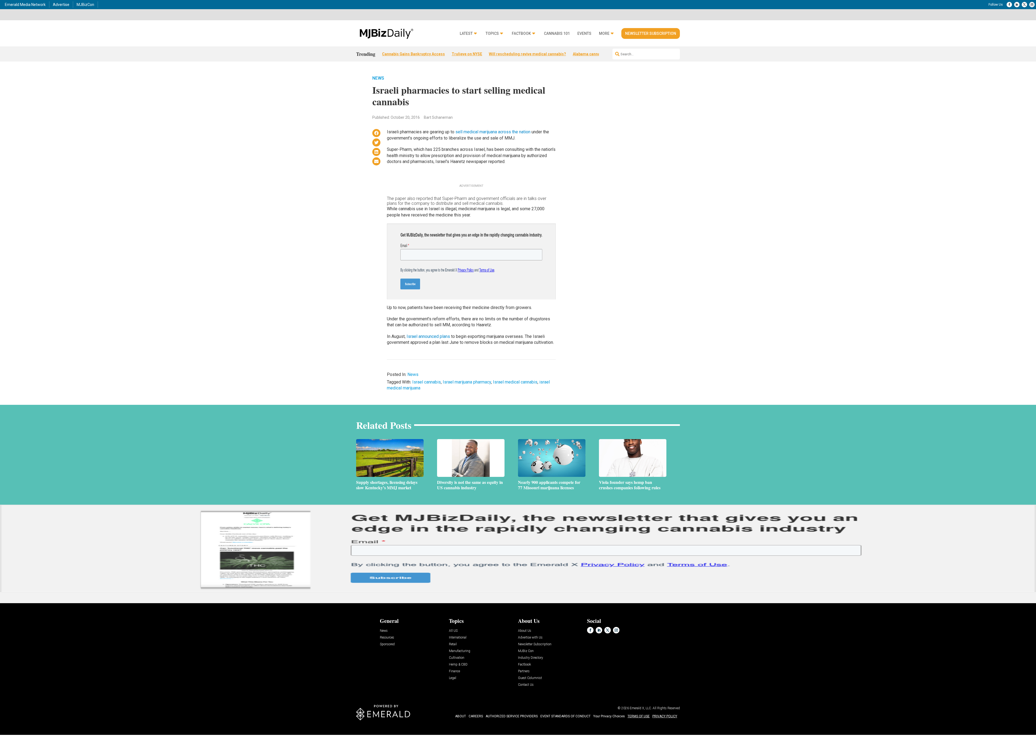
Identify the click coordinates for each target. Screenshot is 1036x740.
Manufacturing (459, 651)
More (604, 34)
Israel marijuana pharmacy (467, 382)
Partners (524, 671)
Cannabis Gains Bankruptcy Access (413, 54)
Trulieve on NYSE (467, 54)
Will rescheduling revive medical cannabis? (527, 54)
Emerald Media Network (25, 4)
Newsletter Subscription (650, 33)
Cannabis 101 (557, 34)
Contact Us (526, 685)
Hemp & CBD (458, 664)
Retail (453, 644)
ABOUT (460, 716)
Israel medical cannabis (515, 382)
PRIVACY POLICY (664, 716)
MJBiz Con (526, 651)
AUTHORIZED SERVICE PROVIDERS (512, 716)
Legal (452, 678)
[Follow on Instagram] (1032, 4)
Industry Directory (530, 658)
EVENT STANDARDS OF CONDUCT (565, 716)
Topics (492, 34)
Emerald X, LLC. (641, 708)
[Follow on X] (1024, 4)
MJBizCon (85, 4)
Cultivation (456, 658)
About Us (524, 631)
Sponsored (387, 644)
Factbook (521, 34)
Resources (387, 637)
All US (453, 631)
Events (584, 34)
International (457, 637)
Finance (454, 671)
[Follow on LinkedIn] (1017, 4)
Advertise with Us (530, 637)
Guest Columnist (530, 678)
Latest (466, 34)
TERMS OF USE (639, 716)
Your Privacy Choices (609, 716)
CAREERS (476, 716)
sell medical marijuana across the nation (492, 131)
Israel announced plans (428, 336)
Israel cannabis (426, 382)
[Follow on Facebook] (1009, 4)
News (378, 78)
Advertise (61, 4)
